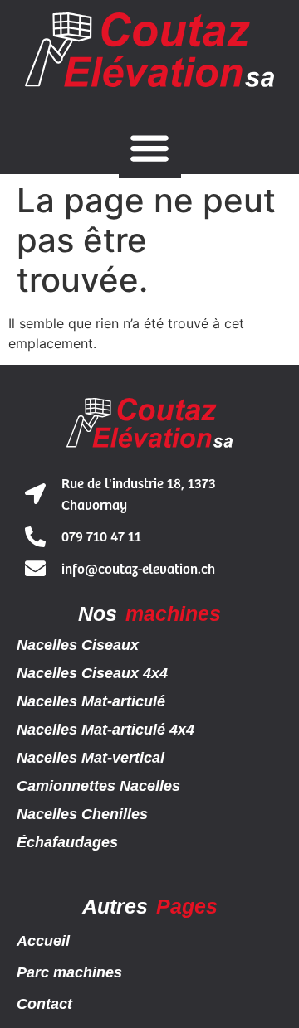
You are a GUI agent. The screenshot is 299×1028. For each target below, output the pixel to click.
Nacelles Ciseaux (78, 645)
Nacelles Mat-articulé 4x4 (105, 729)
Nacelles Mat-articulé (91, 701)
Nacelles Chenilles (82, 814)
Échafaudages (67, 842)
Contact (44, 1004)
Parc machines (69, 972)
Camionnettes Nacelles (98, 786)
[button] (150, 147)
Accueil (43, 941)
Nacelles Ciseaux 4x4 (92, 673)
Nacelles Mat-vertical (90, 757)
